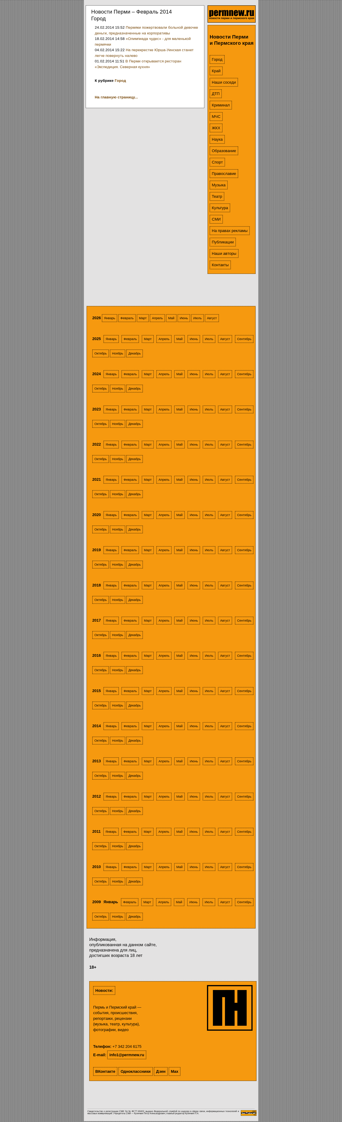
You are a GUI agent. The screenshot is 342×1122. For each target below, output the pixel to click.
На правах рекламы (230, 230)
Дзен (160, 1071)
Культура (220, 208)
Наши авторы (224, 253)
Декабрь (134, 353)
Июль (197, 318)
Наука (217, 139)
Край (216, 71)
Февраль (127, 318)
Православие (224, 173)
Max (174, 1071)
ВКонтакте (105, 1071)
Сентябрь (244, 339)
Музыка (219, 185)
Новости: (104, 990)
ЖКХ (216, 128)
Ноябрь (117, 353)
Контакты (220, 265)
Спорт (217, 162)
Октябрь (100, 353)
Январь (109, 318)
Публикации (223, 242)
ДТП (216, 93)
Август (212, 318)
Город (217, 59)
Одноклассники (136, 1071)
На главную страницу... (116, 97)
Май (171, 318)
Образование (224, 151)
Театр (217, 196)
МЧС (216, 116)
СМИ (216, 219)
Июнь (184, 318)
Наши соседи (224, 82)
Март (143, 318)
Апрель (157, 318)
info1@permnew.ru (126, 1055)
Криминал (221, 105)
